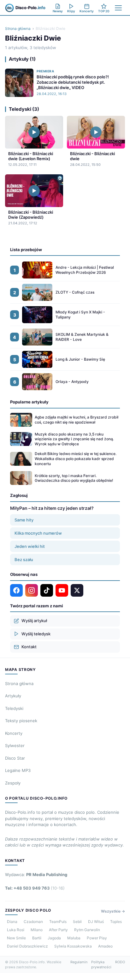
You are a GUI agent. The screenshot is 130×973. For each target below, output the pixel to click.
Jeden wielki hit (30, 546)
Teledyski (14, 708)
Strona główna (18, 28)
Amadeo (105, 946)
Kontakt (29, 646)
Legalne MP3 (18, 770)
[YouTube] (62, 590)
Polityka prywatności (101, 965)
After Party (58, 929)
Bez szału (24, 559)
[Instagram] (31, 590)
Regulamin (78, 962)
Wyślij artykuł (34, 620)
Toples (116, 921)
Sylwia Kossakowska (73, 946)
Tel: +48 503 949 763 (35, 888)
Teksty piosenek (21, 720)
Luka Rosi (15, 929)
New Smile (16, 938)
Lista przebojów (26, 249)
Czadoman (33, 921)
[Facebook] (16, 590)
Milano (37, 929)
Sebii (77, 921)
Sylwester (15, 745)
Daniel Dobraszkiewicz (27, 946)
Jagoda (54, 938)
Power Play (97, 938)
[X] (77, 590)
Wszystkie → (113, 911)
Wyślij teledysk (35, 633)
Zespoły (13, 782)
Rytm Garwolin (87, 929)
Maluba (73, 938)
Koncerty (13, 733)
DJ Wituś (96, 921)
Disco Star (15, 758)
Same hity (24, 519)
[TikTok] (46, 590)
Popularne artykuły (29, 401)
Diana (12, 921)
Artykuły (13, 695)
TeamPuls (58, 921)
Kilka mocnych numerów (38, 533)
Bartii (36, 938)
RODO (120, 962)
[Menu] (118, 8)
